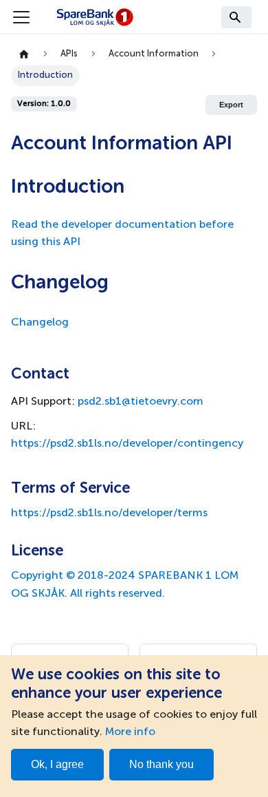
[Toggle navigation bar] (21, 17)
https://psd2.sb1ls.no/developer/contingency (127, 443)
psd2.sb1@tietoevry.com (140, 401)
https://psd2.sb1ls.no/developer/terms (109, 513)
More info (130, 732)
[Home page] (24, 54)
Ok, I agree (57, 764)
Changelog (40, 322)
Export (231, 104)
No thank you (161, 764)
